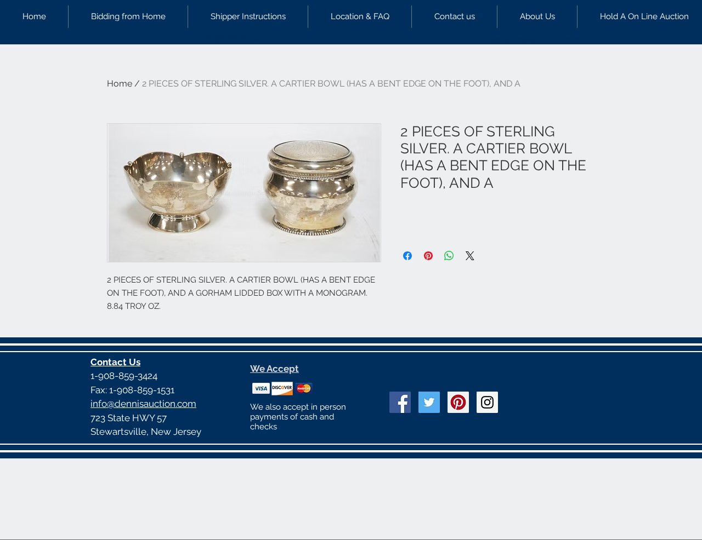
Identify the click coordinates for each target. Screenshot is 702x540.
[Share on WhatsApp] (449, 255)
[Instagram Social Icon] (487, 402)
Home (119, 83)
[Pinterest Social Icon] (458, 402)
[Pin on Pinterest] (428, 255)
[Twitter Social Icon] (429, 402)
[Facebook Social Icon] (400, 402)
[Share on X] (470, 255)
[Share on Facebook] (407, 255)
